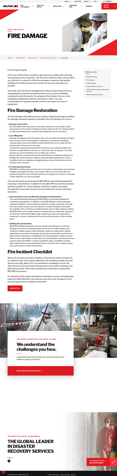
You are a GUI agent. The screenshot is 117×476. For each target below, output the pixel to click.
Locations (77, 1)
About (67, 1)
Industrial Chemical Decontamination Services (98, 90)
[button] (107, 1)
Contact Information (53, 474)
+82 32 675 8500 (96, 463)
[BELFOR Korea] (10, 6)
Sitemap (73, 474)
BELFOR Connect (92, 77)
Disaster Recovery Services (95, 86)
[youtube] (9, 461)
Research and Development (95, 94)
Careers (89, 6)
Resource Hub (73, 6)
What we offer (40, 6)
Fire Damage (90, 80)
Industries (57, 6)
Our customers (24, 6)
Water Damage (91, 83)
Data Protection (64, 474)
